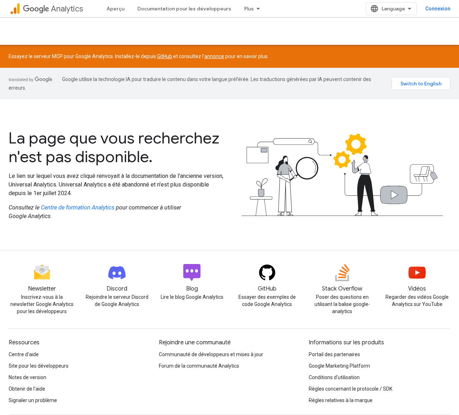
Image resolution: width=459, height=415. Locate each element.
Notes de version (27, 377)
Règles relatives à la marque (341, 400)
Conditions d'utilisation (334, 377)
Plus (249, 8)
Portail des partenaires (334, 354)
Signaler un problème (33, 400)
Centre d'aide (24, 354)
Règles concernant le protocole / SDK (350, 389)
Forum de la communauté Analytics (199, 366)
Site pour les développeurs (38, 366)
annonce (214, 56)
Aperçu (115, 8)
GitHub (164, 56)
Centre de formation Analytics (77, 207)
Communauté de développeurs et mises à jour (211, 354)
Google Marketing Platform (339, 366)
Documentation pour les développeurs (184, 8)
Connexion (437, 8)
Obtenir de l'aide (27, 389)
